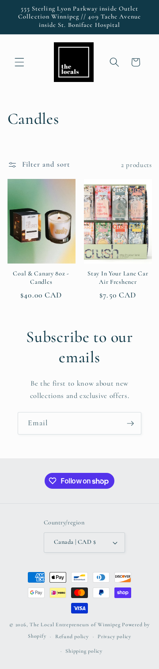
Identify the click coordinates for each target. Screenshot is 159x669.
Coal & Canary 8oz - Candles (41, 277)
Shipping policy (83, 651)
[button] (19, 62)
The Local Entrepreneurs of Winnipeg (75, 624)
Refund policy (72, 636)
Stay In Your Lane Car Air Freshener (117, 277)
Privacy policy (114, 636)
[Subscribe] (130, 423)
